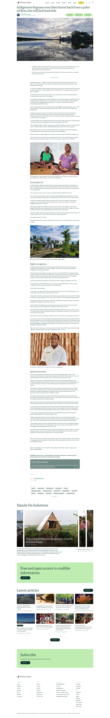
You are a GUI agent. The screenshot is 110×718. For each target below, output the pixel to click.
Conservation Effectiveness (62, 694)
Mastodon (78, 700)
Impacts (38, 690)
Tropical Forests (70, 493)
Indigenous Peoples (36, 490)
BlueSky (78, 698)
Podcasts (58, 2)
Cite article (88, 14)
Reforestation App (60, 690)
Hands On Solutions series (84, 549)
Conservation (41, 488)
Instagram (78, 686)
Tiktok (77, 694)
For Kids (58, 686)
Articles (70, 2)
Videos (52, 2)
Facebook (78, 692)
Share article (79, 14)
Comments (69, 14)
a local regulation (42, 297)
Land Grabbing (65, 490)
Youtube (78, 688)
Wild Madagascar (60, 684)
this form (40, 455)
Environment (58, 488)
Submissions (40, 694)
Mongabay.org (59, 688)
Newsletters (39, 692)
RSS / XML (78, 706)
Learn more (24, 577)
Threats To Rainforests (59, 493)
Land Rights (74, 490)
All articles (87, 590)
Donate (81, 2)
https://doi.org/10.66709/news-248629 (64, 467)
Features (47, 2)
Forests (66, 488)
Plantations (40, 493)
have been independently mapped (38, 323)
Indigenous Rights (47, 490)
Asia (27, 15)
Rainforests (48, 493)
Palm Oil (33, 493)
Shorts (74, 2)
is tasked (66, 412)
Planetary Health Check (62, 692)
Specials (64, 2)
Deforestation (49, 488)
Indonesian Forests (32, 15)
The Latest (19, 696)
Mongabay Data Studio (61, 696)
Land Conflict (57, 490)
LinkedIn (78, 684)
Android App (79, 702)
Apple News (79, 704)
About (38, 684)
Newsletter (24, 662)
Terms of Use (40, 696)
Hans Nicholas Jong (25, 14)
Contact (38, 686)
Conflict (33, 488)
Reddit (77, 696)
